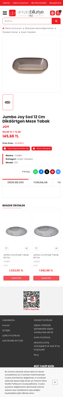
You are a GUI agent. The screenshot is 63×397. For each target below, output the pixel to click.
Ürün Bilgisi (15, 182)
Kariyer (6, 325)
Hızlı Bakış (26, 248)
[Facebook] (41, 171)
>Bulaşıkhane (55, 3)
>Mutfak (6, 3)
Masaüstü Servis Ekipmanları (39, 28)
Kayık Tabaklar (28, 32)
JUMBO (18, 155)
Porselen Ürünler (10, 32)
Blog (36, 354)
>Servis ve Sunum (20, 3)
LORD (5, 265)
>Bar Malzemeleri (38, 3)
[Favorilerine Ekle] (6, 248)
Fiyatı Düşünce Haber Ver (18, 148)
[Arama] (56, 21)
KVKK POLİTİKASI (42, 337)
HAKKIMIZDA (8, 320)
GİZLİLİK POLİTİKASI (43, 320)
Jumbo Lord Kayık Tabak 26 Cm (16, 256)
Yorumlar (40, 182)
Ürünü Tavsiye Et (44, 148)
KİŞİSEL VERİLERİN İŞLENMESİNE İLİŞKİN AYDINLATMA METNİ (43, 329)
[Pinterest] (52, 171)
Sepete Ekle (16, 278)
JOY (5, 126)
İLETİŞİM (6, 330)
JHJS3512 (19, 143)
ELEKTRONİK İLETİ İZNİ (12, 340)
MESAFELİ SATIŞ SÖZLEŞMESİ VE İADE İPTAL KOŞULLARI (47, 346)
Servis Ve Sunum (13, 28)
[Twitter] (46, 171)
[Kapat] (54, 382)
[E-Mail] (58, 171)
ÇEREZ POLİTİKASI (11, 335)
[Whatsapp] (35, 171)
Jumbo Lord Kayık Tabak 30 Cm (46, 256)
